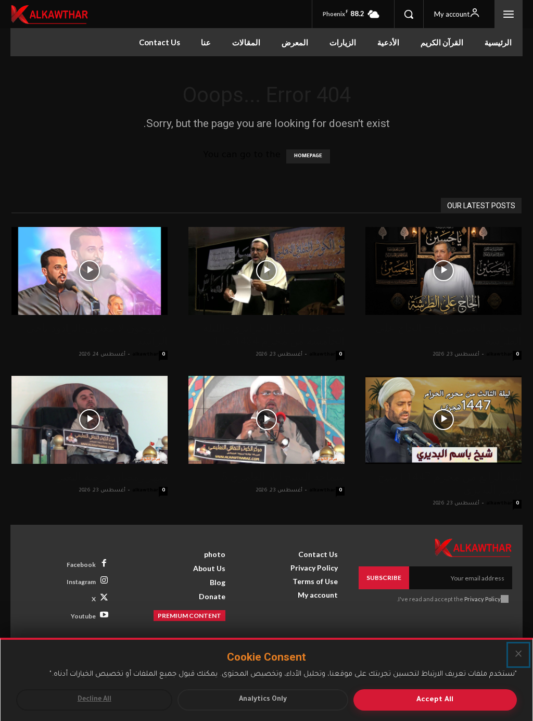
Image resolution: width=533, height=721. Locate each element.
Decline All (94, 699)
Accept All (434, 700)
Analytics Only (263, 699)
